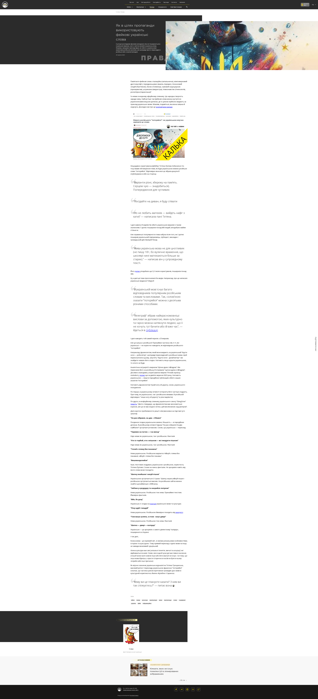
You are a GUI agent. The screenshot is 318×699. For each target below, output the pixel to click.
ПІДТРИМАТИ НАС (316, 344)
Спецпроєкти (162, 7)
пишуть (134, 404)
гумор (138, 600)
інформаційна (147, 603)
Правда (152, 7)
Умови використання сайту (130, 690)
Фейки (129, 7)
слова (175, 600)
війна (132, 600)
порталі (153, 504)
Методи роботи (145, 2)
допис (137, 271)
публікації (152, 330)
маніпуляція (153, 600)
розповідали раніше (164, 107)
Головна (118, 12)
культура (145, 600)
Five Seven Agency (134, 695)
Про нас (131, 2)
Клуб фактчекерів (176, 7)
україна (133, 603)
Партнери (166, 2)
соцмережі (182, 600)
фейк (139, 603)
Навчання (182, 2)
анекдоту (179, 512)
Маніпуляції (140, 7)
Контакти (174, 2)
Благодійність (157, 2)
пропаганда (167, 600)
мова (160, 600)
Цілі (138, 2)
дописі (142, 375)
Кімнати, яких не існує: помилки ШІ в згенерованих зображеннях (164, 671)
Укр (313, 4)
